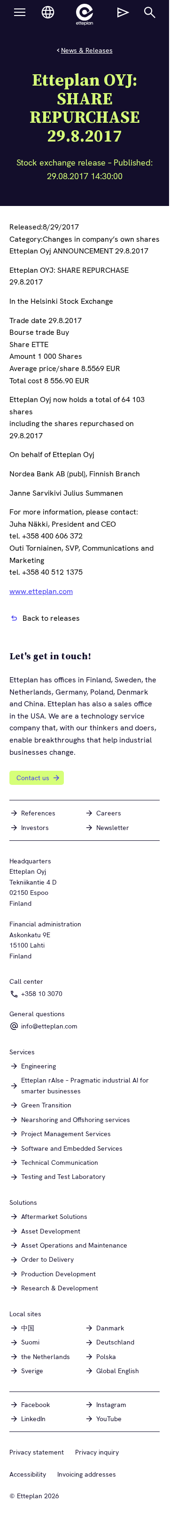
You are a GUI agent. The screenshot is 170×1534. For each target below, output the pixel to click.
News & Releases (87, 50)
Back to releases (51, 618)
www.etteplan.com (41, 591)
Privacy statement (36, 1452)
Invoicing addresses (86, 1474)
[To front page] (84, 14)
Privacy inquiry (97, 1452)
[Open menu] (20, 12)
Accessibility (27, 1474)
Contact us (32, 778)
